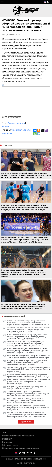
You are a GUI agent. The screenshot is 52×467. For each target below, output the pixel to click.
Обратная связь (10, 445)
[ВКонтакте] (35, 130)
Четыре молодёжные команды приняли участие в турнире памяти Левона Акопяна (26, 388)
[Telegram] (38, 133)
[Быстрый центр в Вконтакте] (27, 453)
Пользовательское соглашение (18, 435)
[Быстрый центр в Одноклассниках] (34, 453)
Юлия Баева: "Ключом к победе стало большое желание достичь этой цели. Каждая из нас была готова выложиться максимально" (26, 401)
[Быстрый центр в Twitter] (31, 453)
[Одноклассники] (38, 130)
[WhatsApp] (35, 133)
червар (5, 126)
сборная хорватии (16, 123)
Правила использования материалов (20, 448)
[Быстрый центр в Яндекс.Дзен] (20, 453)
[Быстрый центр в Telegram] (23, 453)
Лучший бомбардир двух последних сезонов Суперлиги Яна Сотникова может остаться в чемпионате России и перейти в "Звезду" (28, 370)
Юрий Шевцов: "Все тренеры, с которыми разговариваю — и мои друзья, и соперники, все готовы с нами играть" (28, 357)
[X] (42, 130)
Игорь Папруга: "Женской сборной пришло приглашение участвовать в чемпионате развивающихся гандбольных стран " (28, 382)
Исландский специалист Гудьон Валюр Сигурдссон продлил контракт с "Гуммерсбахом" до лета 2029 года (28, 376)
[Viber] (46, 130)
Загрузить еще (26, 422)
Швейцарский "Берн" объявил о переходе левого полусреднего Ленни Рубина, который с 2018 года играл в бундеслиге (28, 408)
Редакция (7, 439)
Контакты (7, 442)
